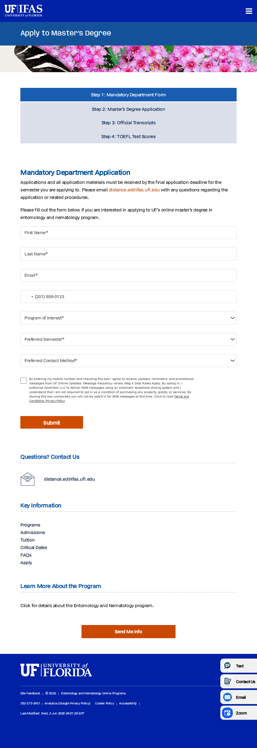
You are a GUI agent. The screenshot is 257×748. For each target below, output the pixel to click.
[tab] (128, 95)
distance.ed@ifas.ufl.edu (134, 190)
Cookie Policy (104, 703)
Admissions (32, 532)
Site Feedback (30, 693)
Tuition (27, 540)
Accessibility (128, 703)
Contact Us (245, 681)
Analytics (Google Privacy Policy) (67, 703)
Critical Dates (33, 547)
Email (241, 697)
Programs (30, 525)
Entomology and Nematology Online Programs (93, 693)
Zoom (241, 712)
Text (239, 665)
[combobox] (28, 297)
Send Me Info (128, 631)
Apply (26, 562)
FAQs (25, 555)
